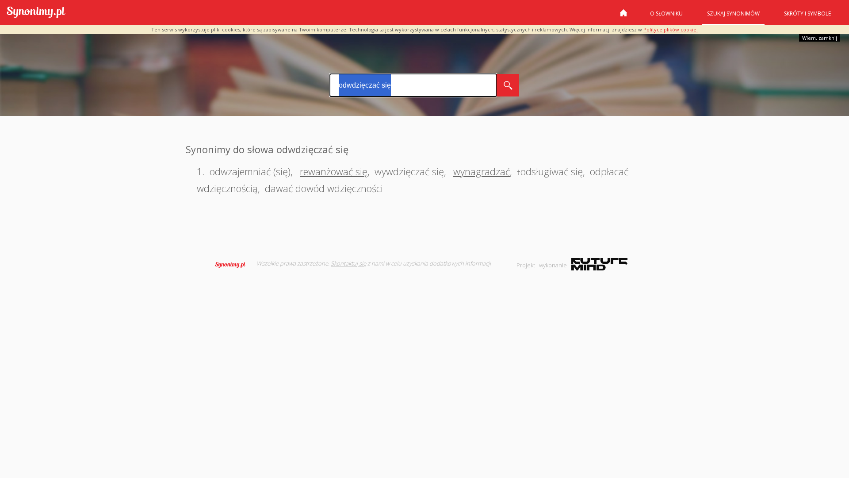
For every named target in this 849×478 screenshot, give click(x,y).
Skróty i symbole (807, 13)
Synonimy (233, 265)
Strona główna (623, 16)
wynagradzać (481, 171)
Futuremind (599, 264)
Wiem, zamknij (819, 38)
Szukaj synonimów (733, 13)
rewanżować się (333, 171)
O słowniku (666, 13)
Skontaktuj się (348, 263)
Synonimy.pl (36, 13)
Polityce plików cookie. (670, 29)
